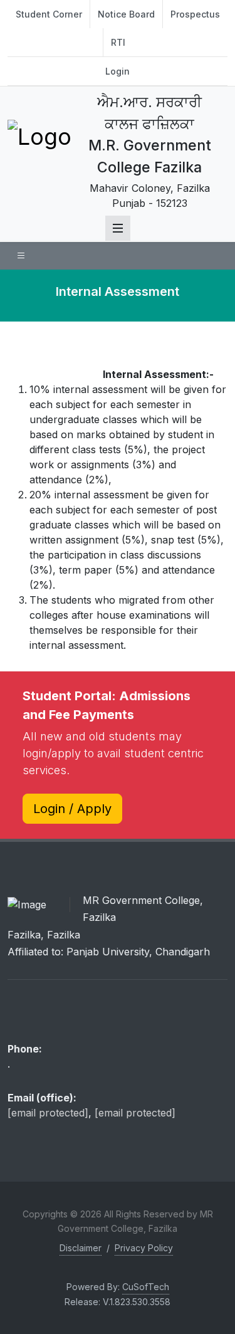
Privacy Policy (144, 1247)
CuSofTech (145, 1286)
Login (117, 71)
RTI (118, 42)
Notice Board (126, 14)
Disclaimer (81, 1247)
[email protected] (48, 1112)
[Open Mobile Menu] (118, 228)
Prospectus (195, 14)
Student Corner (49, 14)
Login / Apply (72, 808)
